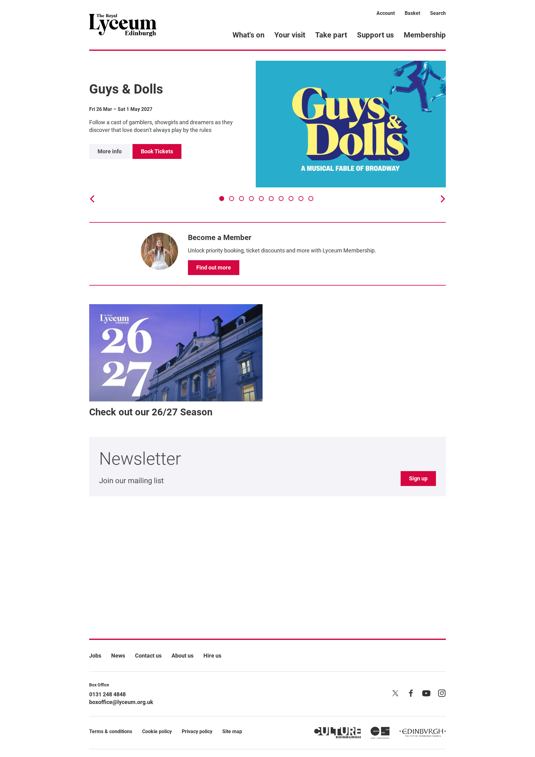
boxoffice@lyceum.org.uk (121, 702)
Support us (375, 35)
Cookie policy (157, 731)
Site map (232, 731)
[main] (267, 335)
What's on (248, 35)
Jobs (95, 655)
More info (110, 151)
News (118, 655)
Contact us (148, 655)
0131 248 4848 (107, 694)
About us (183, 655)
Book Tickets (157, 151)
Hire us (212, 655)
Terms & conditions (110, 731)
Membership (425, 35)
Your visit (289, 35)
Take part (331, 35)
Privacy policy (197, 731)
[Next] (442, 199)
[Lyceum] (122, 25)
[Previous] (93, 199)
